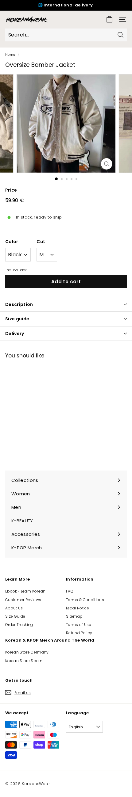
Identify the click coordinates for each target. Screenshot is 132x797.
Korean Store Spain (23, 660)
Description (19, 304)
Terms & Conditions (85, 599)
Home (10, 54)
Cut (41, 241)
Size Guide (15, 616)
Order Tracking (19, 624)
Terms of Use (78, 624)
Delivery (14, 333)
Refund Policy (79, 632)
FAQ (69, 591)
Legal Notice (77, 608)
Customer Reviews (23, 599)
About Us (14, 608)
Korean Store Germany (27, 652)
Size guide (17, 319)
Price (11, 190)
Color (11, 241)
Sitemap (74, 616)
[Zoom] (106, 164)
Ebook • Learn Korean (25, 591)
